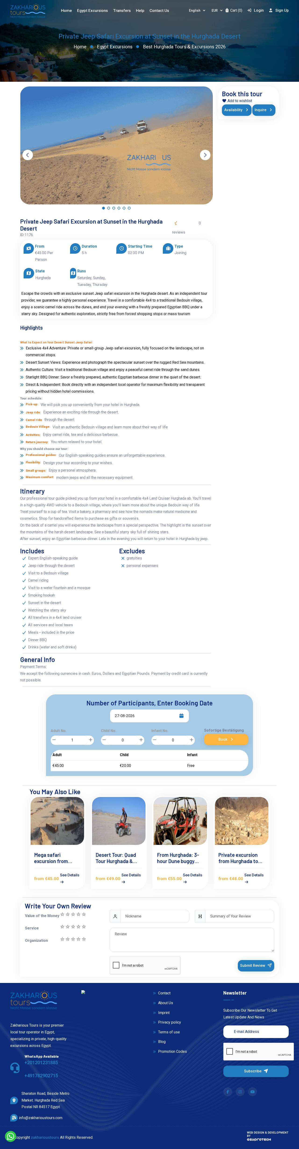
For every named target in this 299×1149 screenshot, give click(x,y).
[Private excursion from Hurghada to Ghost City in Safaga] (241, 821)
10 (62, 926)
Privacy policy (169, 1022)
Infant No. (159, 731)
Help (140, 10)
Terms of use (168, 1032)
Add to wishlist (239, 101)
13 (73, 914)
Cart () (235, 10)
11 (83, 914)
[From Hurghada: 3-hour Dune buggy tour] (180, 821)
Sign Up (282, 10)
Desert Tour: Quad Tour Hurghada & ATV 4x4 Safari (116, 858)
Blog (161, 1041)
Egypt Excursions (114, 47)
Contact (164, 993)
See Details (69, 875)
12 (78, 914)
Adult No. (59, 731)
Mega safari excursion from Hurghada (51, 858)
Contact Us (159, 10)
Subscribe (253, 1071)
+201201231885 (41, 1062)
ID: (22, 235)
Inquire (261, 110)
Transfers (122, 10)
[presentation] (27, 155)
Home (66, 10)
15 (62, 914)
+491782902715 (41, 1075)
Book (223, 739)
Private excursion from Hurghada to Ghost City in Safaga (241, 858)
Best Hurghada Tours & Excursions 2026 (184, 47)
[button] (103, 209)
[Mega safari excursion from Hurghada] (57, 821)
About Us (165, 1003)
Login (259, 10)
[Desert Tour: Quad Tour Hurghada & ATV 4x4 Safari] (119, 821)
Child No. (108, 731)
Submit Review (253, 965)
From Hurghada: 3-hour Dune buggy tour (178, 858)
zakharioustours (45, 1137)
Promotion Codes (172, 1051)
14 (67, 914)
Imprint (163, 1012)
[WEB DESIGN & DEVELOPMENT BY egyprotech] (259, 1141)
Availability (233, 110)
